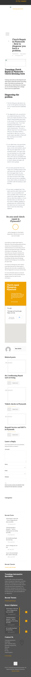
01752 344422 (21, 1)
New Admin (23, 53)
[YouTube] (15, 4)
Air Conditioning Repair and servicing (14, 377)
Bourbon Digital (15, 671)
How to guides (11, 504)
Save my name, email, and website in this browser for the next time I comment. (14, 485)
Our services (10, 507)
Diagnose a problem (12, 501)
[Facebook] (6, 4)
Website (7, 476)
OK (19, 317)
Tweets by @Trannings (10, 567)
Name (15, 464)
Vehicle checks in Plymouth (15, 404)
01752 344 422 (14, 301)
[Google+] (9, 4)
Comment (7, 449)
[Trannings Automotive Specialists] (17, 9)
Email (15, 470)
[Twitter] (12, 4)
